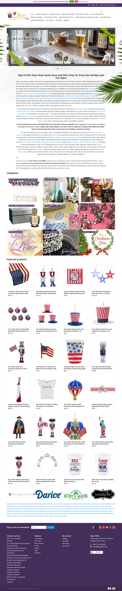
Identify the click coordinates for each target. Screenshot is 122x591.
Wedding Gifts (97, 93)
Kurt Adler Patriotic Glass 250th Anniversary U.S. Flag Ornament (74, 443)
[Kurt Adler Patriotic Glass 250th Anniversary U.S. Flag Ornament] (74, 427)
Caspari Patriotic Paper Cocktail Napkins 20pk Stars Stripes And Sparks (74, 292)
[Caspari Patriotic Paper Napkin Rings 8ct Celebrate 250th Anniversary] (102, 389)
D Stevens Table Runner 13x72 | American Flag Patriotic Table (18, 292)
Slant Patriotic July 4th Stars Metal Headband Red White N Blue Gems (45, 480)
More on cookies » (84, 1)
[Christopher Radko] (20, 494)
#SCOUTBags (40, 504)
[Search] (101, 11)
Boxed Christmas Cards (95, 504)
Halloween (47, 98)
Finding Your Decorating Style (16, 548)
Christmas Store (68, 14)
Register (65, 538)
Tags (36, 550)
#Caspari (11, 504)
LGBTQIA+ (12, 513)
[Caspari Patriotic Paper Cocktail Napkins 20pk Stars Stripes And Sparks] (74, 276)
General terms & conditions (16, 577)
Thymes (48, 516)
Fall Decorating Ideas (14, 565)
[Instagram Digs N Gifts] (113, 527)
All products (39, 538)
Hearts (91, 511)
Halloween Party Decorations (74, 511)
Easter (25, 98)
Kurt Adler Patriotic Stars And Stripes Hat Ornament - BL (74, 330)
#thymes (52, 504)
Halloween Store (50, 17)
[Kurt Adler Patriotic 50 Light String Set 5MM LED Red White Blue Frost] (102, 351)
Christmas (67, 96)
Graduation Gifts (45, 93)
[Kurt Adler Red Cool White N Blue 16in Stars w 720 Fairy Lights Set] (102, 276)
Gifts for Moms (25, 93)
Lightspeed (35, 588)
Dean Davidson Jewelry (59, 137)
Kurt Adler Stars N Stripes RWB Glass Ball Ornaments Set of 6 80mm (18, 330)
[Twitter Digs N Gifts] (96, 527)
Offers (37, 546)
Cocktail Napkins (40, 509)
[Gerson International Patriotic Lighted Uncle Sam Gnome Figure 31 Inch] (19, 389)
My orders (65, 541)
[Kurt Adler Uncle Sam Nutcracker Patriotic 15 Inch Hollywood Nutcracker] (19, 351)
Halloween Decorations (52, 511)
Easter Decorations (56, 509)
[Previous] (10, 47)
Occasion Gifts (105, 17)
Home (33, 14)
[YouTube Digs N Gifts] (106, 527)
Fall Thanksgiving (57, 98)
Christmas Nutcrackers (73, 506)
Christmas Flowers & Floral (34, 506)
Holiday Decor (54, 14)
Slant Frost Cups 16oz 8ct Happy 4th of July (102, 480)
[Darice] (47, 494)
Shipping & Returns (13, 572)
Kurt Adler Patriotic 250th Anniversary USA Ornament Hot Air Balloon (74, 405)
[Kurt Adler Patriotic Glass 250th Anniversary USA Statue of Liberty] (102, 427)
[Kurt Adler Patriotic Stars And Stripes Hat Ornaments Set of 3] (47, 314)
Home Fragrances (103, 511)
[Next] (111, 47)
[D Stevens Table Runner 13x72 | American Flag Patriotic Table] (19, 276)
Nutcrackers (42, 513)
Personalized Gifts (66, 17)
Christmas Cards (15, 506)
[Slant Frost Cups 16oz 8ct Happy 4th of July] (102, 464)
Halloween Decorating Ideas (16, 567)
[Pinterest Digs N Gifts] (103, 527)
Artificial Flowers (65, 504)
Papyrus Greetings (71, 513)
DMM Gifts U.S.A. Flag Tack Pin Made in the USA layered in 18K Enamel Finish (46, 368)
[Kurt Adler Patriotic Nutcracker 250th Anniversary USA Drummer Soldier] (19, 464)
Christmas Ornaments (93, 506)
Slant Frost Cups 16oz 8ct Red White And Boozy (74, 480)
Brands (66, 20)
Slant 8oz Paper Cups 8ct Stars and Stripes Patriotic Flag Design (75, 368)
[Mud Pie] (101, 494)
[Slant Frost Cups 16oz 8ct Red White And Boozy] (74, 464)
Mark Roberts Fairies (26, 513)
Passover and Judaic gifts (72, 98)
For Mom (82, 509)
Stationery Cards (82, 14)
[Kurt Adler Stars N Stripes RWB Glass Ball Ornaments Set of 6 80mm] (19, 314)
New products (39, 543)
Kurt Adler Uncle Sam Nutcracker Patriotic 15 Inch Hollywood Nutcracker (17, 368)
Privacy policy (11, 579)
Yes (72, 1)
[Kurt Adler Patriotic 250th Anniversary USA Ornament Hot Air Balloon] (74, 389)
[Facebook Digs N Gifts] (93, 527)
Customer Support (13, 575)
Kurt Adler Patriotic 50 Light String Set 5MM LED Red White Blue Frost (102, 368)
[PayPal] (113, 588)
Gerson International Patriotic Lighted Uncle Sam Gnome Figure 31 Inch (19, 405)
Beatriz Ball (79, 504)
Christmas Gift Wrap (54, 506)
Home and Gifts (41, 14)
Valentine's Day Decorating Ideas (17, 555)
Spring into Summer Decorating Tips (19, 558)
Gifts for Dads (34, 93)
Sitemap (9, 541)
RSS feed (37, 553)
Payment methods (13, 570)
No (76, 1)
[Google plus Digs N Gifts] (100, 527)
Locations (10, 582)
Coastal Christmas (23, 509)
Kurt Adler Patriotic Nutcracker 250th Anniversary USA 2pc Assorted (46, 443)
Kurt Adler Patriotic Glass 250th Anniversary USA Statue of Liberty (102, 443)
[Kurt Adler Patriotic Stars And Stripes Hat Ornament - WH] (102, 314)
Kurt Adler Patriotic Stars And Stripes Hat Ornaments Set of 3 (46, 330)
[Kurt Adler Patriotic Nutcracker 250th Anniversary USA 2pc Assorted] (47, 427)
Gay (91, 509)
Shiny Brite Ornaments (20, 516)
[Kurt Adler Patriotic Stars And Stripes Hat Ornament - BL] (74, 314)
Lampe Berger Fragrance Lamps (86, 17)
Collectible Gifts (97, 14)
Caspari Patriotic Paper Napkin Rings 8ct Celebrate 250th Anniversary (102, 405)
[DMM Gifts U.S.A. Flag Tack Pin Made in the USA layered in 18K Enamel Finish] (47, 351)
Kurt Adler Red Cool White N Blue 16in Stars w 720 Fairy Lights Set (101, 292)
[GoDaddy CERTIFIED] (102, 552)
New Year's (74, 96)
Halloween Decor (34, 511)
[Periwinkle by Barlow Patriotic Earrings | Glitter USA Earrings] (47, 276)
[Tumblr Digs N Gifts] (110, 527)
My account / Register (109, 5)
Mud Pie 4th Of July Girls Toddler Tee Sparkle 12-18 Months (46, 405)
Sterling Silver (36, 516)
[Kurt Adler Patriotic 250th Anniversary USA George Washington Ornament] (19, 427)
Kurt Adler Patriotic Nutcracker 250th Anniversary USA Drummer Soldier (19, 480)
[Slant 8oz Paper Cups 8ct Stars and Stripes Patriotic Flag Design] (74, 351)
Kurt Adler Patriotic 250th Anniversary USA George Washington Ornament (17, 443)
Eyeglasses (71, 509)
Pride (104, 513)
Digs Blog (58, 20)
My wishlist (66, 546)
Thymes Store (60, 516)
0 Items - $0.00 (94, 5)
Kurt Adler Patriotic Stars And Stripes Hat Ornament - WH (102, 330)
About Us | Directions (14, 538)
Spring (21, 98)
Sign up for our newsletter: (18, 527)
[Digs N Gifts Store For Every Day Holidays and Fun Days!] (18, 15)
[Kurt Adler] (74, 494)
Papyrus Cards (55, 513)
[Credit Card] (109, 588)
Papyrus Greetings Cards (89, 513)
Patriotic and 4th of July (36, 98)
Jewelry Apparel (37, 17)
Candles (42, 86)
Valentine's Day (84, 96)
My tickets (65, 543)
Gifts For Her (101, 509)
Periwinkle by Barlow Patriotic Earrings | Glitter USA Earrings (46, 292)
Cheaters (110, 504)
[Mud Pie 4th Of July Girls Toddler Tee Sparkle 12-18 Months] (47, 389)
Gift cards (50, 20)
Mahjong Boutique (37, 20)
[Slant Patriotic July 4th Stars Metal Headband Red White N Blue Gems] (47, 464)
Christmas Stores (94, 89)
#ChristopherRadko (25, 504)
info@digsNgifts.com (100, 547)
